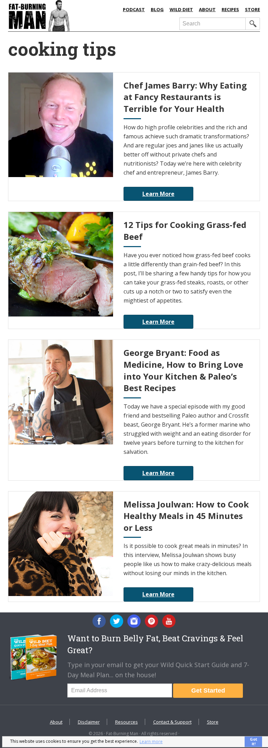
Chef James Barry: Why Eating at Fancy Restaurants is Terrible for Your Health (185, 96)
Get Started (208, 690)
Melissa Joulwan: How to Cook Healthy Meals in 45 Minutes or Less (186, 515)
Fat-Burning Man (62, 15)
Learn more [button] (151, 742)
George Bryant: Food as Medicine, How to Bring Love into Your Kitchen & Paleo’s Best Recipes (183, 370)
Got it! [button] (253, 741)
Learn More (158, 194)
